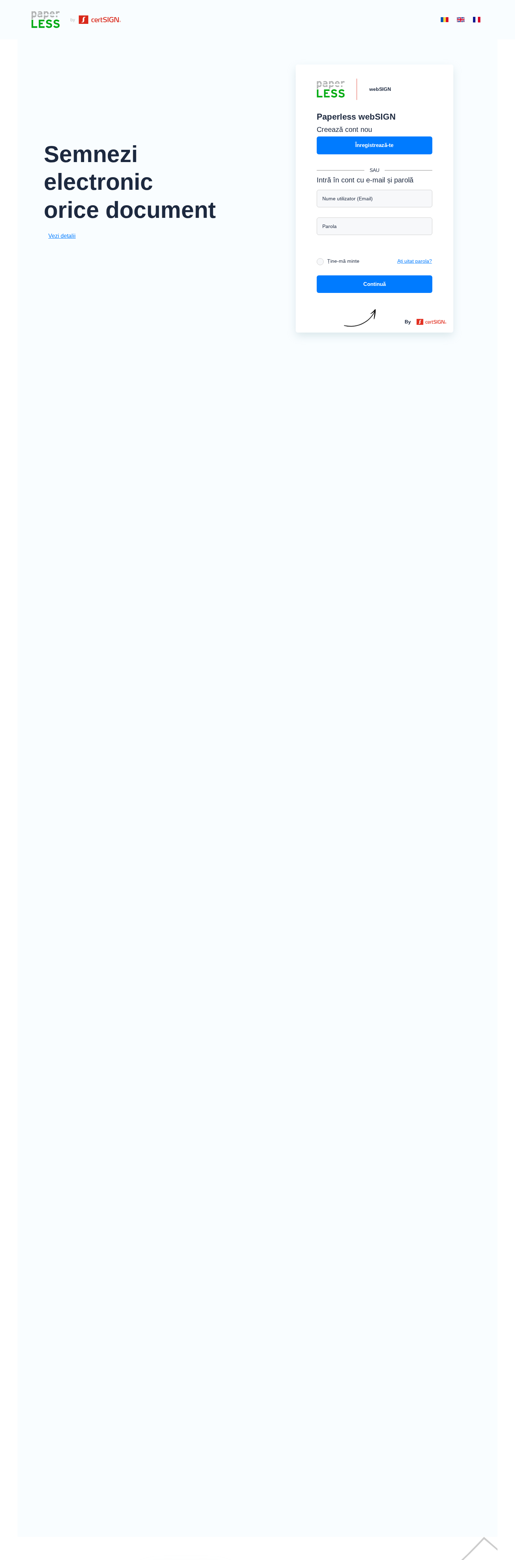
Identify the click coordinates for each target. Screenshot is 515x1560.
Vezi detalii (62, 236)
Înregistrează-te (374, 145)
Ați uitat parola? (414, 261)
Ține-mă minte (343, 261)
